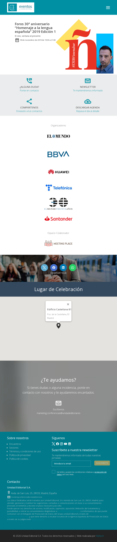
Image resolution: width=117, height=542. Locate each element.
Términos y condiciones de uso (25, 451)
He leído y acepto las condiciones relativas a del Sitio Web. (82, 473)
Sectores (13, 447)
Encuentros (15, 444)
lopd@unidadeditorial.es (69, 511)
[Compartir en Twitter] (44, 267)
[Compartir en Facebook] (53, 267)
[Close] (68, 304)
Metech (100, 535)
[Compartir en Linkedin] (63, 267)
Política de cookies (18, 458)
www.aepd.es (37, 519)
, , (34, 493)
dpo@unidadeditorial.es (18, 516)
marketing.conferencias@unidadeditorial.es (58, 413)
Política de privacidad (20, 455)
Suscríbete (102, 463)
